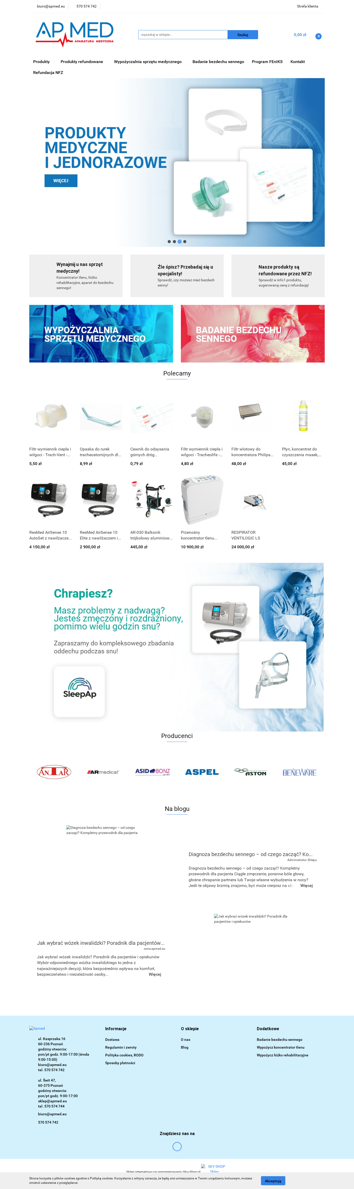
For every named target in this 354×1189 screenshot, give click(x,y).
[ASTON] (250, 772)
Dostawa (112, 1039)
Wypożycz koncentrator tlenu (281, 1047)
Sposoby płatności (120, 1063)
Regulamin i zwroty (121, 1047)
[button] (115, 1029)
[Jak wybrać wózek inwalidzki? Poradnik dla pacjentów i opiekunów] (251, 958)
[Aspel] (201, 772)
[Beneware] (300, 772)
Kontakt (298, 61)
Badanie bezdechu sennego (218, 61)
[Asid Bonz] (152, 772)
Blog (184, 1047)
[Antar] (54, 772)
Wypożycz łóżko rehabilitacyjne (282, 1055)
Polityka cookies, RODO (124, 1055)
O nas (185, 1039)
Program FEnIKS (267, 61)
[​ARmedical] (103, 772)
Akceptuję (273, 1181)
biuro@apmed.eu (52, 1114)
